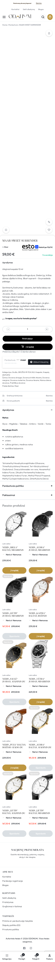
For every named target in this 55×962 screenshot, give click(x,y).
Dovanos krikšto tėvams (32, 377)
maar (23, 360)
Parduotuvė (13, 25)
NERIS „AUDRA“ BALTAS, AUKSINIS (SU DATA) (40, 747)
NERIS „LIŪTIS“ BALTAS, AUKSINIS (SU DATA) (13, 813)
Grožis (14, 372)
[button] (49, 222)
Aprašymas (7, 262)
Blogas (41, 9)
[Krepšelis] (50, 17)
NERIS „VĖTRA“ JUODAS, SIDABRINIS (39, 680)
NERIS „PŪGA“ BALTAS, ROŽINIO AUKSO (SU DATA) (14, 747)
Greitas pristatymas (14, 396)
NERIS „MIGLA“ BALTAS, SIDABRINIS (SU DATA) (12, 550)
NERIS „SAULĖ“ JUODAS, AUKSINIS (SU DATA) (13, 681)
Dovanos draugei (15, 377)
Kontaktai (15, 9)
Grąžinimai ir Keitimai (12, 906)
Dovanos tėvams (32, 380)
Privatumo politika (10, 929)
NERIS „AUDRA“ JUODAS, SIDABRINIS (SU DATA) (39, 550)
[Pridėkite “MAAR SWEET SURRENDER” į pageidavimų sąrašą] (49, 230)
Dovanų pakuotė (13, 401)
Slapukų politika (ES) (11, 925)
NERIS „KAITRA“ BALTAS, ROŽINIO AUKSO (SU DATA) (38, 616)
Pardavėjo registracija (12, 881)
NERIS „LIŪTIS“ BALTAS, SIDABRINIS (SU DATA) (39, 813)
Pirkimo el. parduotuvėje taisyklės (17, 921)
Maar (6, 247)
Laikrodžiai (6, 544)
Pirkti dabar (27, 338)
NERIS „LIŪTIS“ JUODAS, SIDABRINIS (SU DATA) (13, 616)
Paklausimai (8, 495)
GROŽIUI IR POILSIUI (26, 372)
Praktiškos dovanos (17, 383)
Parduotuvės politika (13, 485)
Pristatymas (7, 902)
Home (4, 25)
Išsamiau (39, 3)
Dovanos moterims (17, 380)
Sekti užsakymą (29, 9)
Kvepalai (38, 372)
